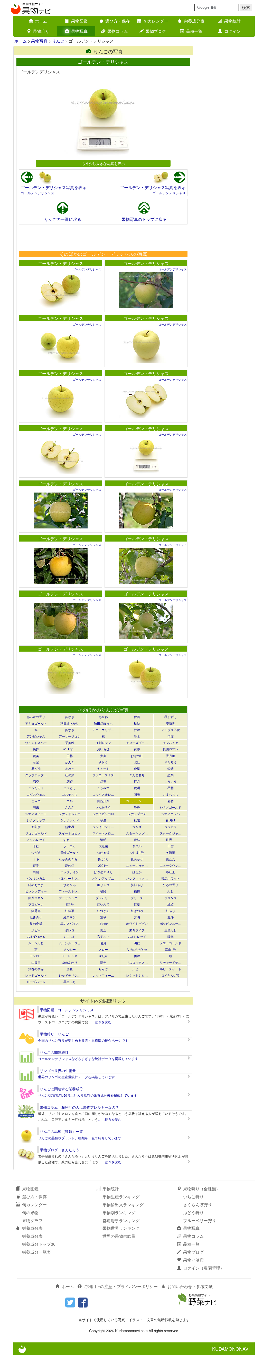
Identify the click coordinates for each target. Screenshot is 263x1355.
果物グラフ (32, 1220)
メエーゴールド (170, 943)
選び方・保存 (117, 21)
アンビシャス (36, 736)
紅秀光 (36, 910)
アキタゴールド (36, 723)
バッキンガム (36, 878)
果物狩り (41, 31)
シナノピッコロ (103, 813)
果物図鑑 (79, 21)
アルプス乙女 (170, 730)
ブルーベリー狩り (199, 1220)
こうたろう (36, 787)
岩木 (137, 736)
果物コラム (117, 31)
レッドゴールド (36, 975)
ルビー (137, 969)
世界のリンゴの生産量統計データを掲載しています (76, 1076)
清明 (103, 839)
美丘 (103, 930)
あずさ (69, 730)
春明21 (170, 820)
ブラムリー (103, 898)
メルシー (69, 949)
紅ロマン (69, 917)
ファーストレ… (69, 891)
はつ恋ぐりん (103, 872)
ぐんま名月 (137, 775)
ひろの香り (170, 884)
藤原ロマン (36, 898)
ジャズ (137, 826)
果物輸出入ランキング (123, 1204)
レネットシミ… (137, 975)
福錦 (137, 891)
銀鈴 (170, 768)
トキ (36, 859)
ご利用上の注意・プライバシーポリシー (121, 1286)
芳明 (137, 917)
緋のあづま (36, 884)
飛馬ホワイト (170, 878)
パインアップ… (103, 878)
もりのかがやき (137, 949)
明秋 (137, 943)
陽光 (103, 962)
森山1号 (170, 949)
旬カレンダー (156, 21)
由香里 (36, 962)
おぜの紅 (137, 755)
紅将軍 (69, 910)
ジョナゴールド (36, 833)
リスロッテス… (137, 962)
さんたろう (103, 807)
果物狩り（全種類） (201, 1189)
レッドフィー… (103, 975)
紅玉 (103, 781)
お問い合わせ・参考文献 (190, 1286)
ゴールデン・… (137, 801)
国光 (137, 794)
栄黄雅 (69, 742)
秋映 (137, 723)
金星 (137, 768)
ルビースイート (170, 969)
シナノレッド (69, 820)
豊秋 (103, 917)
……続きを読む (99, 1021)
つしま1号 (137, 852)
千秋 (36, 846)
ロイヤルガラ (170, 975)
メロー (103, 949)
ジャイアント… (103, 826)
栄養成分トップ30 (38, 1244)
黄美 (36, 755)
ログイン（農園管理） (203, 1268)
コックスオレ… (103, 794)
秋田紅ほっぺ (103, 723)
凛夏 (70, 969)
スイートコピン (69, 833)
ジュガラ (170, 826)
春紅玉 (170, 872)
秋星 (103, 820)
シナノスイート (36, 813)
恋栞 (170, 775)
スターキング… (137, 833)
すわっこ (69, 839)
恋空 (36, 781)
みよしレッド (137, 936)
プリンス (170, 898)
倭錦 (137, 956)
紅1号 (70, 904)
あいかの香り (36, 716)
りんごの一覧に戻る (62, 219)
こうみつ (103, 787)
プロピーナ (36, 904)
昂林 (170, 787)
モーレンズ (69, 956)
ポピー (36, 930)
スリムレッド (36, 839)
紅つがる (103, 910)
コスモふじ (69, 794)
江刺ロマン (103, 742)
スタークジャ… (170, 833)
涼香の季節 (36, 969)
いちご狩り (193, 1197)
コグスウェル (36, 794)
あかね (103, 716)
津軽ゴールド (69, 852)
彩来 (36, 807)
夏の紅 (69, 865)
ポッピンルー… (170, 923)
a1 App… (69, 749)
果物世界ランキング (120, 1228)
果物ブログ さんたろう (59, 1149)
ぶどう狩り (193, 1212)
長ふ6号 (103, 859)
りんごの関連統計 (54, 1052)
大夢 (103, 755)
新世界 (69, 826)
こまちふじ (170, 794)
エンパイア (170, 742)
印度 (170, 736)
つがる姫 (103, 852)
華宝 (36, 762)
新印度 (36, 826)
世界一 (170, 839)
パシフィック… (137, 878)
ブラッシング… (69, 898)
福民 (103, 891)
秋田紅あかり (69, 723)
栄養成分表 (194, 21)
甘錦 (137, 730)
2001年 (103, 865)
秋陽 (137, 820)
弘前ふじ (137, 884)
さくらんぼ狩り (197, 1204)
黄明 (137, 787)
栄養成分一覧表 (36, 1252)
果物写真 (79, 31)
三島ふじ (170, 930)
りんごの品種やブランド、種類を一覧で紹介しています (79, 1137)
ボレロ (69, 930)
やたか (103, 956)
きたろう (170, 762)
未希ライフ (137, 930)
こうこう (170, 781)
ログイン (232, 31)
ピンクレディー (36, 891)
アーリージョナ (69, 736)
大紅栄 (103, 846)
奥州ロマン (170, 749)
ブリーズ (137, 898)
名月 (103, 943)
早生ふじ (69, 981)
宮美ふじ (103, 936)
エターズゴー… (137, 742)
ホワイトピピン (137, 923)
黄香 (137, 749)
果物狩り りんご (54, 1033)
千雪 (170, 846)
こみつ (36, 801)
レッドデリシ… (69, 975)
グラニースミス (103, 775)
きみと (69, 768)
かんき (69, 762)
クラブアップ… (36, 775)
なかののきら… (69, 859)
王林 (70, 755)
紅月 (137, 781)
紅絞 (170, 904)
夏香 (36, 865)
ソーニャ (69, 846)
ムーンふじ (36, 943)
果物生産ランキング (120, 1197)
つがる (36, 852)
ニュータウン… (170, 865)
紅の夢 (69, 775)
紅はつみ (137, 910)
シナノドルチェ (69, 813)
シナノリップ (36, 820)
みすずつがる (36, 936)
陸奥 (170, 936)
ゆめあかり (69, 962)
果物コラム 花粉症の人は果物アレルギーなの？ (79, 1107)
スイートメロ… (103, 833)
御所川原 (103, 801)
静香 (137, 807)
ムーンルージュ (69, 943)
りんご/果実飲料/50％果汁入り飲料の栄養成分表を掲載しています (87, 1095)
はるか (137, 872)
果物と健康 (193, 1260)
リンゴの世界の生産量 (58, 1070)
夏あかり (137, 859)
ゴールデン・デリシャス (60, 263)
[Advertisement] (103, 237)
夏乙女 (170, 859)
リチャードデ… (170, 962)
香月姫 (170, 755)
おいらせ (103, 749)
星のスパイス (69, 923)
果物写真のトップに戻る (144, 219)
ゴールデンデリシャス (37, 192)
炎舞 (36, 749)
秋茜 (137, 716)
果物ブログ (156, 31)
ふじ (170, 891)
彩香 (170, 801)
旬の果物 (30, 1212)
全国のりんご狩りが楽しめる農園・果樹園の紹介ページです (83, 1040)
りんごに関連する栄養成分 (61, 1088)
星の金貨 (36, 923)
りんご (58, 41)
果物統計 (232, 21)
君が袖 (36, 768)
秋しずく (170, 716)
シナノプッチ (137, 813)
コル (70, 801)
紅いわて (103, 904)
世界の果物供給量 (118, 1236)
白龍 (36, 872)
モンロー (36, 956)
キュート (103, 768)
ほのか (103, 923)
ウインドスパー (36, 742)
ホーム (41, 21)
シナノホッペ (170, 813)
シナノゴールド (170, 807)
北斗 (170, 917)
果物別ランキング (118, 1212)
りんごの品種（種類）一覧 (61, 1131)
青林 (137, 839)
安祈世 (170, 723)
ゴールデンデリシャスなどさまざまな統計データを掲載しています (88, 1058)
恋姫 (70, 781)
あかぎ (69, 716)
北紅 (137, 762)
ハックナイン (69, 872)
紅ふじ (170, 910)
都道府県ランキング (120, 1220)
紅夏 (137, 904)
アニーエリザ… (103, 730)
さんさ (69, 807)
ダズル (137, 846)
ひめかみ (69, 884)
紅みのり (36, 917)
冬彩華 (170, 852)
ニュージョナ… (137, 865)
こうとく (69, 787)
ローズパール (36, 981)
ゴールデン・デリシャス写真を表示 (54, 187)
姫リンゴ (103, 884)
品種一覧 (194, 31)
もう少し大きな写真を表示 (103, 163)
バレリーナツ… (69, 878)
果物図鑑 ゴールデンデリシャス (67, 1009)
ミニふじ (69, 936)
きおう (103, 762)
